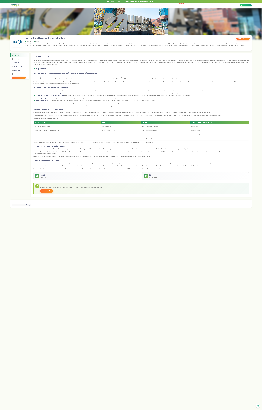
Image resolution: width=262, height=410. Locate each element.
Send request (130, 218)
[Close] (141, 190)
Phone (121, 211)
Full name (122, 200)
